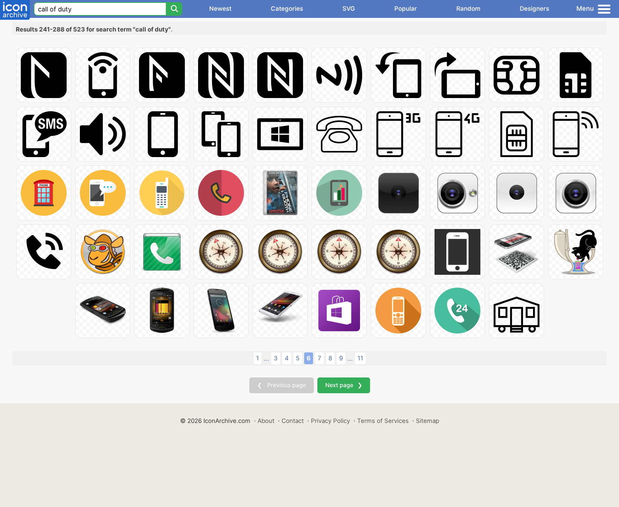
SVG (348, 8)
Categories (287, 8)
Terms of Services (383, 420)
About (266, 420)
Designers (534, 8)
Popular (405, 8)
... (266, 358)
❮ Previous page (281, 385)
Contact (293, 420)
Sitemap (427, 420)
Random (468, 8)
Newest (220, 8)
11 (360, 358)
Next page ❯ (343, 385)
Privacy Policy (330, 420)
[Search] (174, 9)
